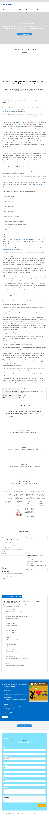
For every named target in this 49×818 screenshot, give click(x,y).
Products (15, 9)
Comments (5, 787)
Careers (38, 9)
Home (4, 9)
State (4, 774)
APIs (20, 9)
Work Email (6, 752)
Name (4, 747)
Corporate (9, 9)
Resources (33, 9)
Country (5, 769)
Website (5, 778)
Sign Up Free (24, 725)
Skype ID (5, 783)
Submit (41, 805)
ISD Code (5, 756)
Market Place (26, 9)
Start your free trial (24, 34)
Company (5, 765)
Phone (5, 760)
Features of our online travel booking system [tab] (13, 596)
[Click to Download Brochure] (24, 740)
